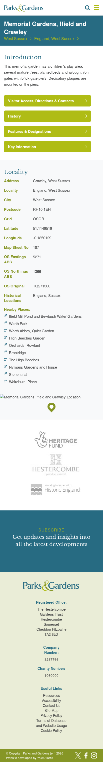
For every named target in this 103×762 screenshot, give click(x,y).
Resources (51, 695)
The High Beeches (24, 359)
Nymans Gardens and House (33, 367)
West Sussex (15, 38)
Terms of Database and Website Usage (51, 723)
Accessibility (51, 700)
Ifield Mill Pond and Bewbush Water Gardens (45, 316)
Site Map (51, 710)
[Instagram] (94, 755)
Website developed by (29, 757)
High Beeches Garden (27, 338)
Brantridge (17, 352)
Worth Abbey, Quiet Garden (31, 330)
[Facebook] (86, 755)
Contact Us (51, 705)
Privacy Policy (51, 715)
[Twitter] (78, 755)
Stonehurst (18, 374)
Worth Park (18, 323)
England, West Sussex (54, 38)
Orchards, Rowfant (24, 345)
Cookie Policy (51, 730)
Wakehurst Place (23, 381)
